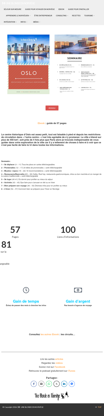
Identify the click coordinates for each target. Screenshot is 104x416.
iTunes (71, 370)
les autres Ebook (50, 334)
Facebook (60, 366)
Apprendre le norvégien (17, 16)
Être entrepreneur (43, 16)
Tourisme (88, 16)
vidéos (59, 363)
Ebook (61, 9)
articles (59, 359)
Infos (23, 22)
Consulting (61, 16)
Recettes (76, 16)
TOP (99, 407)
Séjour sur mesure (12, 9)
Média (36, 22)
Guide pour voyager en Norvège (40, 9)
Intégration (9, 22)
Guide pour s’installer (78, 9)
